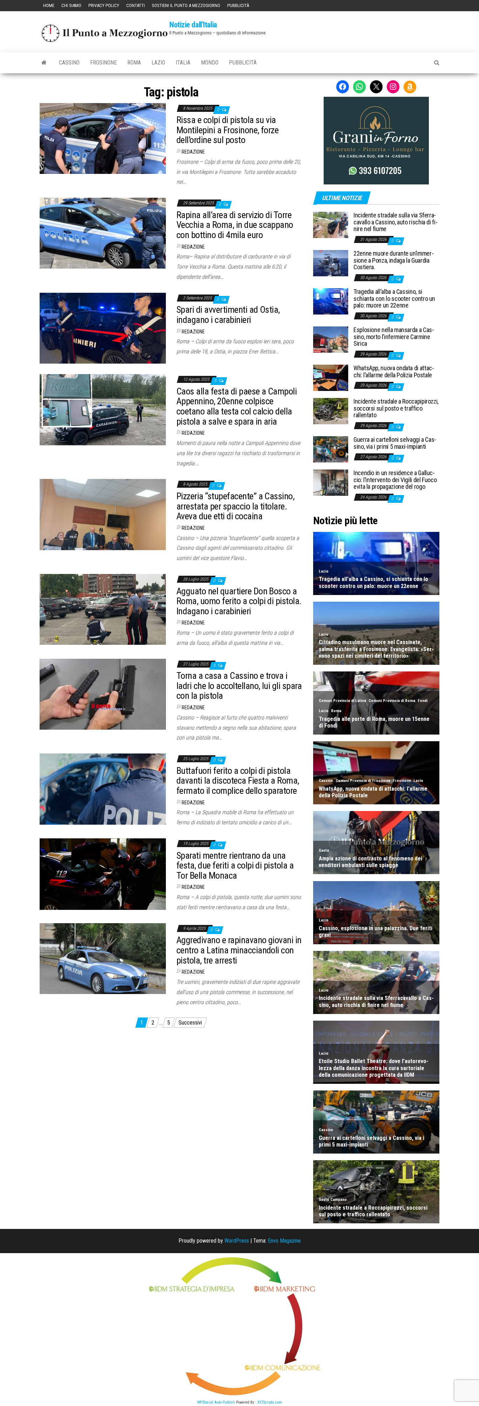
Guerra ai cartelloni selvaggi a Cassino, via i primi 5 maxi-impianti (394, 443)
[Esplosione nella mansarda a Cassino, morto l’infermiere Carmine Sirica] (330, 339)
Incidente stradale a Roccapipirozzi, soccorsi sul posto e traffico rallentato (395, 408)
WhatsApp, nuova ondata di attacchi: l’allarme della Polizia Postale (393, 371)
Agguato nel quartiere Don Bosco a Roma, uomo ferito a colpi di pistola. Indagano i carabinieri (239, 601)
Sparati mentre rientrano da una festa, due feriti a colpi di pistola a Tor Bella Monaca (235, 865)
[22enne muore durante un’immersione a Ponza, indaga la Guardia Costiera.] (330, 262)
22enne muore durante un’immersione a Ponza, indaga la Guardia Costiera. (393, 260)
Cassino (69, 62)
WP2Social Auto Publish (216, 1402)
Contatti (135, 5)
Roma (134, 62)
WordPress (236, 1240)
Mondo (209, 62)
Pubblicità (238, 5)
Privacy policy (103, 5)
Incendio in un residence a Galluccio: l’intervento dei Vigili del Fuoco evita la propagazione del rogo (395, 480)
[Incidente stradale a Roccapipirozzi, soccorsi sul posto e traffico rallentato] (330, 410)
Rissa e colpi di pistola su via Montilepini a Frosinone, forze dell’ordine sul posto (227, 130)
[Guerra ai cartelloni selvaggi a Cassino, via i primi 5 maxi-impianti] (330, 448)
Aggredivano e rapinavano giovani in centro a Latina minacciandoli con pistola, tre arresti (239, 950)
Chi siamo (71, 5)
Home (48, 5)
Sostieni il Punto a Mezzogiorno (186, 5)
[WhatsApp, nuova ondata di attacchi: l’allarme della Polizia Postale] (330, 377)
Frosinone (103, 62)
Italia (183, 62)
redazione (193, 152)
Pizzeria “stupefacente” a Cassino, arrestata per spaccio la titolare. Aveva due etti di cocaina (235, 506)
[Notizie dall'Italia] (44, 62)
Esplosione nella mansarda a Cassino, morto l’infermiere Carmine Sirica (393, 336)
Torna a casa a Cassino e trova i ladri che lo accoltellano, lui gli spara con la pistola (239, 685)
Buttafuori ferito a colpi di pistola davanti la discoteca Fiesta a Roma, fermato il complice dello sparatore (237, 780)
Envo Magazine (284, 1240)
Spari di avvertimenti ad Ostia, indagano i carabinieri (228, 314)
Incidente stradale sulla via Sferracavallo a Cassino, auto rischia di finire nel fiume (395, 222)
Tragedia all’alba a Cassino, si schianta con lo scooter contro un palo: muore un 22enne (394, 298)
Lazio (158, 62)
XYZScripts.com (269, 1402)
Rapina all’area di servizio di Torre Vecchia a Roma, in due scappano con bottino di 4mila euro (234, 225)
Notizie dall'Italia (193, 24)
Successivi (190, 1022)
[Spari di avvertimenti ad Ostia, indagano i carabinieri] (103, 327)
